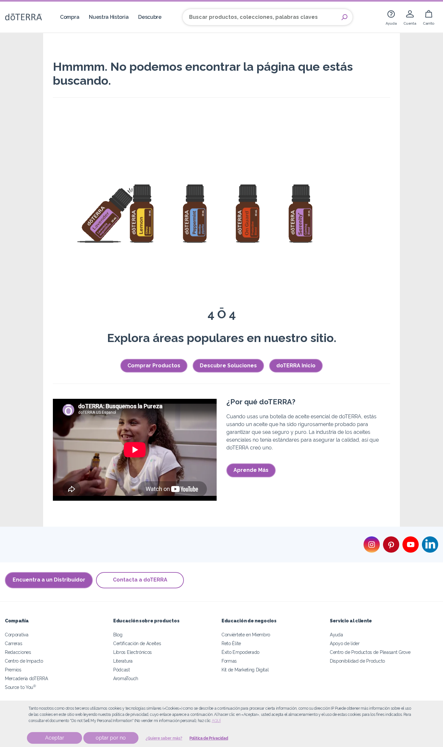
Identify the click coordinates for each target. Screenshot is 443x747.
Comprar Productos (153, 365)
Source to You (20, 687)
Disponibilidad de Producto (357, 661)
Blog (118, 634)
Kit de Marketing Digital (245, 669)
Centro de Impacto (24, 661)
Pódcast (121, 669)
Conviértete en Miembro (246, 634)
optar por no (111, 738)
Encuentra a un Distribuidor (49, 580)
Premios (13, 669)
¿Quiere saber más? (164, 738)
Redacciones (18, 652)
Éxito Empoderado (240, 652)
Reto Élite (231, 643)
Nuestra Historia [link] (108, 17)
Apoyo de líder (345, 643)
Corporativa (17, 634)
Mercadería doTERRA (26, 678)
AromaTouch (125, 678)
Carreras (13, 643)
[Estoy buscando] (344, 17)
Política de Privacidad (208, 738)
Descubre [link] (150, 17)
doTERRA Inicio (296, 365)
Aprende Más (251, 470)
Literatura (123, 661)
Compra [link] (69, 17)
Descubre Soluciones (228, 365)
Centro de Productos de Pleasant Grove (370, 652)
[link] (391, 17)
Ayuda (336, 634)
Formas (229, 661)
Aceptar (54, 738)
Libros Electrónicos (132, 652)
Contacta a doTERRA (140, 580)
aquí (216, 720)
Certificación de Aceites (137, 643)
